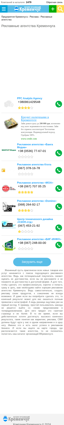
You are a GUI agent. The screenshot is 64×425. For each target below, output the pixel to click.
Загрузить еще (32, 262)
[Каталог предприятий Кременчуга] (28, 9)
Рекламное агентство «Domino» (36, 200)
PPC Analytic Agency (29, 98)
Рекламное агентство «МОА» (35, 182)
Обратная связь (54, 2)
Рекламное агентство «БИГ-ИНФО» (39, 239)
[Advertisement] (32, 64)
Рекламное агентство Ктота (34, 164)
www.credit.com (29, 138)
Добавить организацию (53, 9)
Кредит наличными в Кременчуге (35, 118)
